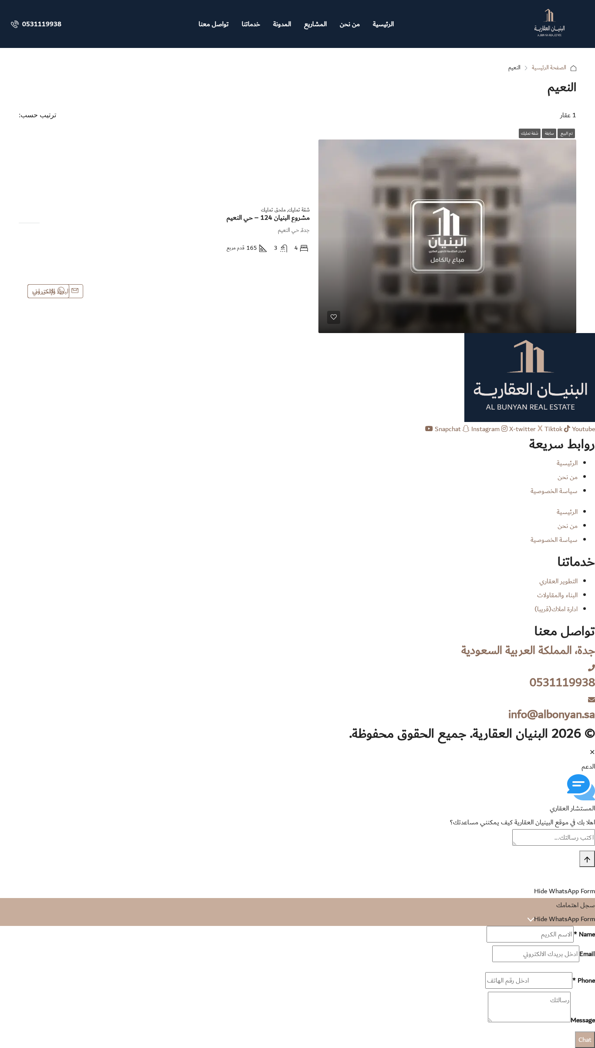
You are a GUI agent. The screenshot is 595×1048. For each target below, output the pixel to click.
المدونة (282, 24)
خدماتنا (251, 24)
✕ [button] (592, 752)
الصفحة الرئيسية (549, 67)
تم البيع (566, 133)
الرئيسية (383, 24)
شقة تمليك (529, 133)
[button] (297, 787)
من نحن (350, 24)
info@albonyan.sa (551, 714)
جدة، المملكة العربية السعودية (528, 650)
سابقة (549, 133)
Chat (585, 1039)
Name (584, 934)
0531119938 (40, 24)
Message (583, 1020)
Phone (583, 980)
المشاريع (315, 24)
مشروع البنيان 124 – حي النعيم (268, 217)
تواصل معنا (214, 24)
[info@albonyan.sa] (591, 700)
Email (587, 954)
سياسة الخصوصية (554, 491)
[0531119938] (591, 668)
